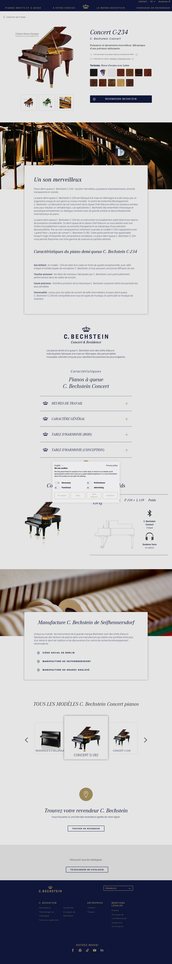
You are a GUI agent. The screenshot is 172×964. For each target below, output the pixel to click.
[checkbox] (57, 483)
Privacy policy (112, 465)
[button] (58, 465)
